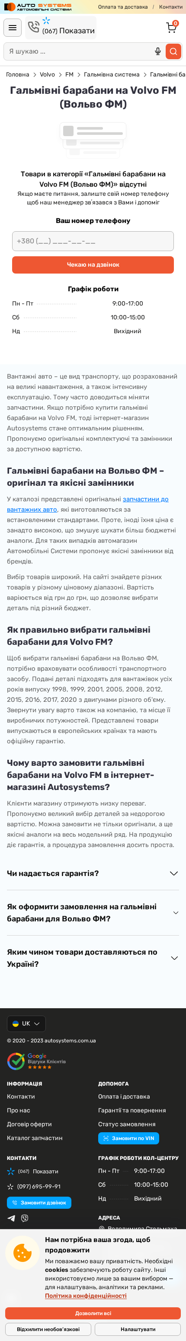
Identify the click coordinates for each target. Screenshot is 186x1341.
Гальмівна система (112, 74)
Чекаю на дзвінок (93, 264)
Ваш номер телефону (93, 221)
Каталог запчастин (35, 1138)
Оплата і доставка (124, 1096)
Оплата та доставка (123, 7)
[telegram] (11, 1218)
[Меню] (12, 28)
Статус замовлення (127, 1124)
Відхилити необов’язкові (48, 1329)
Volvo (47, 74)
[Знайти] (173, 51)
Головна (17, 74)
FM (69, 74)
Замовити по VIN (133, 1138)
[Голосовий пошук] (158, 51)
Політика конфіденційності (86, 1296)
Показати (68, 30)
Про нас (18, 1110)
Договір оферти (29, 1124)
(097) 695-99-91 (39, 1186)
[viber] (24, 1218)
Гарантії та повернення (132, 1110)
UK (26, 1023)
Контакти (171, 7)
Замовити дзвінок (43, 1203)
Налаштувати (138, 1329)
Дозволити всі (93, 1313)
